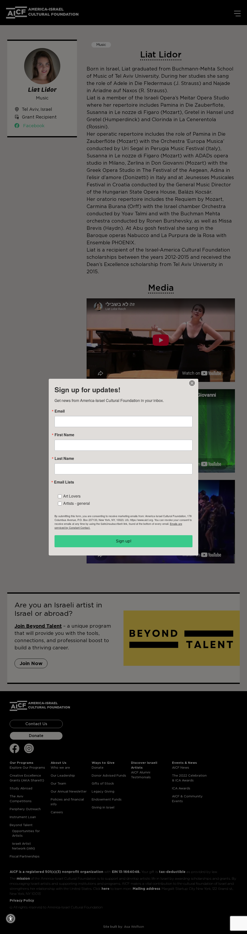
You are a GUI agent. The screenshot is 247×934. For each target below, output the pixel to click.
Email (60, 411)
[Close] (192, 383)
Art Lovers (72, 496)
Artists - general (76, 503)
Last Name (64, 458)
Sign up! (123, 541)
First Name (64, 435)
